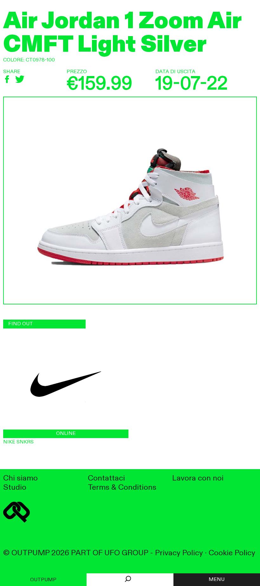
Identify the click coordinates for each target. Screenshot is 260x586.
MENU (216, 579)
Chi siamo (20, 478)
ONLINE (66, 433)
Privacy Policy (179, 553)
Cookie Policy (232, 553)
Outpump (43, 580)
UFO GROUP (126, 553)
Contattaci (106, 478)
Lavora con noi (198, 478)
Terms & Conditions (122, 488)
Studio (14, 488)
